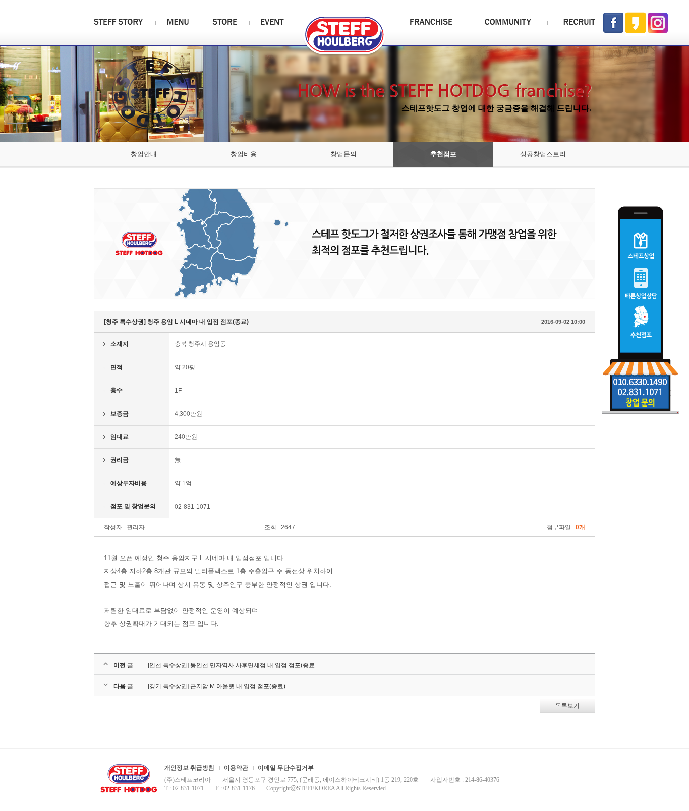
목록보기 (567, 705)
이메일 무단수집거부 (286, 768)
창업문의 (343, 154)
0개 (580, 527)
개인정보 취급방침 (189, 768)
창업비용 (244, 154)
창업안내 (144, 154)
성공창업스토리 (543, 154)
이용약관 (236, 768)
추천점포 (443, 154)
